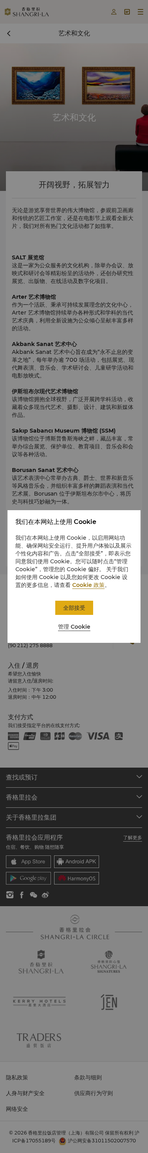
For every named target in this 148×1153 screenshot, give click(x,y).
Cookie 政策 (88, 585)
